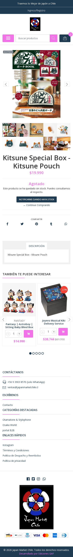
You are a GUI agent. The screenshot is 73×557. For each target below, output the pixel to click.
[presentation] (5, 84)
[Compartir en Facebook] (7, 224)
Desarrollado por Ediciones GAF (36, 553)
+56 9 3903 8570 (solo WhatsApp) (26, 382)
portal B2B (8, 430)
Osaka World (10, 425)
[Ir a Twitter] (33, 479)
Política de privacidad (14, 460)
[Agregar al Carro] (28, 334)
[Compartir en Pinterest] (36, 224)
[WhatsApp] (44, 479)
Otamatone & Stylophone (17, 419)
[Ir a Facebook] (28, 479)
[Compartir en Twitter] (22, 224)
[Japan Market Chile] (35, 24)
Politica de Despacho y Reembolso (22, 455)
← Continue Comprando (36, 205)
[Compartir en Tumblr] (51, 224)
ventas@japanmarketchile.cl (23, 387)
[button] (30, 353)
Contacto (8, 405)
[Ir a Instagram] (38, 479)
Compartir (36, 219)
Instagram (8, 445)
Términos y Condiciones (16, 450)
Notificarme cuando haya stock (36, 199)
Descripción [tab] (36, 246)
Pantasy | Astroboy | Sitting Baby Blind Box (19, 325)
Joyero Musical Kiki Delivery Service (53, 322)
